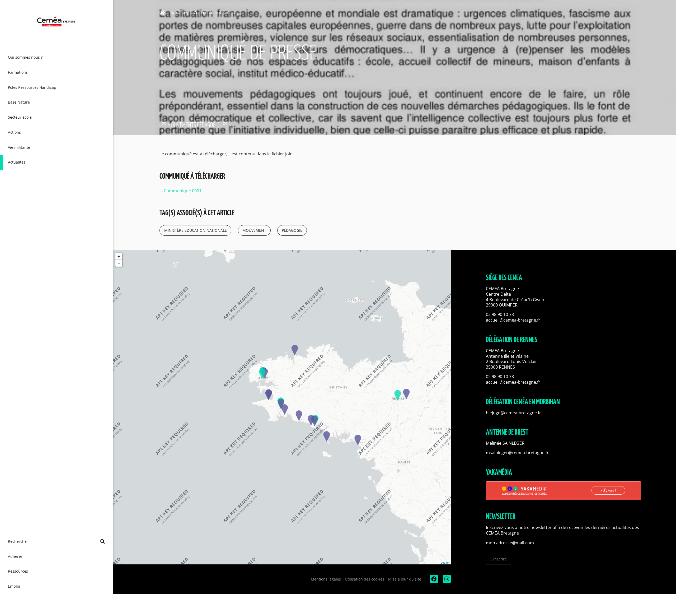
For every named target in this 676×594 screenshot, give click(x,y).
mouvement (254, 230)
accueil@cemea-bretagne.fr (513, 320)
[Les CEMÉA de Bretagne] (56, 25)
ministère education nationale (195, 230)
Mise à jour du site (404, 579)
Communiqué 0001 (182, 191)
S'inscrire (498, 558)
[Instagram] (446, 581)
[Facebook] (433, 581)
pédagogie (292, 230)
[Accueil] (163, 12)
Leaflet (445, 562)
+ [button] (119, 256)
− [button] (119, 263)
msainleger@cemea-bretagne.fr (517, 453)
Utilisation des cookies (364, 579)
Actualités (179, 13)
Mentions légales (326, 579)
